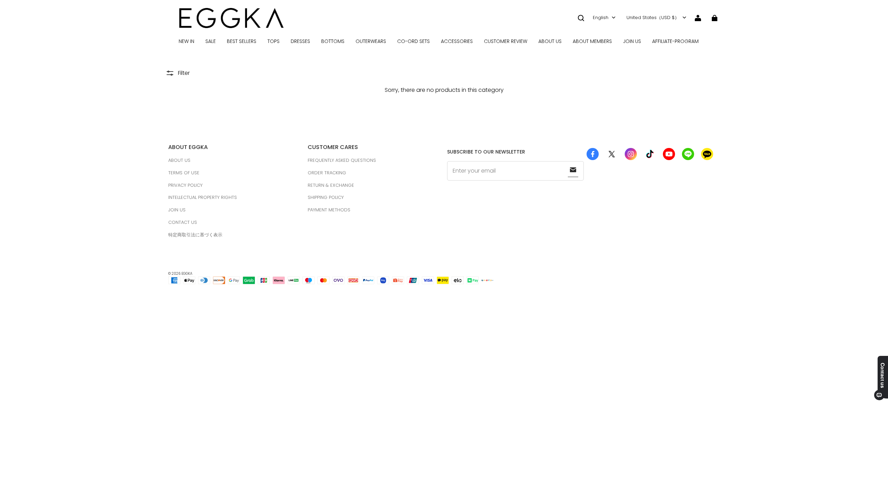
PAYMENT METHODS (329, 210)
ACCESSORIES (457, 41)
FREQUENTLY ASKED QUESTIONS (342, 160)
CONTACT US (182, 222)
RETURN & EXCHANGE (331, 185)
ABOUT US (550, 41)
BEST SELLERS (241, 41)
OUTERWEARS (371, 41)
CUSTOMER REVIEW (505, 41)
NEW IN (186, 41)
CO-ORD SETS (413, 41)
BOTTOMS (332, 41)
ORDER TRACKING (327, 172)
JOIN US (632, 41)
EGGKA (187, 273)
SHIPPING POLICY (326, 197)
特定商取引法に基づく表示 (195, 234)
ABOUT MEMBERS (592, 41)
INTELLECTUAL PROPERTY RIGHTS (202, 197)
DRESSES (300, 41)
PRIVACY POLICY (185, 185)
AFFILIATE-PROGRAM (675, 41)
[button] (581, 18)
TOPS (273, 41)
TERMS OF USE (183, 172)
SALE (210, 41)
